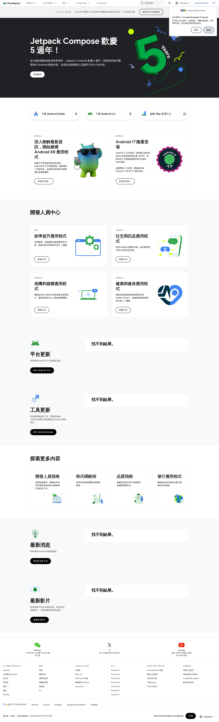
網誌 (5, 690)
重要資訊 (30, 3)
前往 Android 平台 (42, 370)
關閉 (196, 30)
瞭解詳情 (42, 259)
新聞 (5, 686)
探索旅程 (37, 74)
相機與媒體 (43, 682)
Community (102, 3)
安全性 (5, 678)
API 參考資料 (152, 678)
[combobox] (152, 3)
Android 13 (115, 686)
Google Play (81, 3)
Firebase (58, 705)
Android (6, 670)
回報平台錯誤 (188, 670)
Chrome (46, 705)
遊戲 (41, 670)
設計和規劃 (48, 3)
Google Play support (191, 678)
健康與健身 (43, 678)
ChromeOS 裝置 (81, 678)
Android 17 (115, 670)
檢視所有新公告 (40, 561)
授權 (12, 716)
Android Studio (201, 3)
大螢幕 (77, 670)
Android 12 (115, 690)
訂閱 (191, 716)
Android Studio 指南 (155, 670)
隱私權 (41, 686)
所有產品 (94, 705)
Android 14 (115, 682)
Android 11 (115, 694)
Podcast (6, 694)
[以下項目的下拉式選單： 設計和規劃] (56, 3)
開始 (209, 30)
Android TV (79, 686)
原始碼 (5, 682)
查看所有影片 (39, 620)
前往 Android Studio (43, 432)
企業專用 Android (10, 674)
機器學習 (42, 674)
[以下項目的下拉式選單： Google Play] (90, 3)
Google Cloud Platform (76, 705)
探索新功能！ (44, 181)
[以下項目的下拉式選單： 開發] (69, 3)
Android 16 (115, 674)
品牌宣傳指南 (22, 716)
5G (40, 690)
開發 (64, 3)
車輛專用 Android (82, 682)
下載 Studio (151, 682)
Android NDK (152, 686)
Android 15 (115, 678)
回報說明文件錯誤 (190, 674)
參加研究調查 (188, 682)
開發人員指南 (152, 674)
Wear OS (78, 674)
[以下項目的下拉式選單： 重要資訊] (37, 3)
